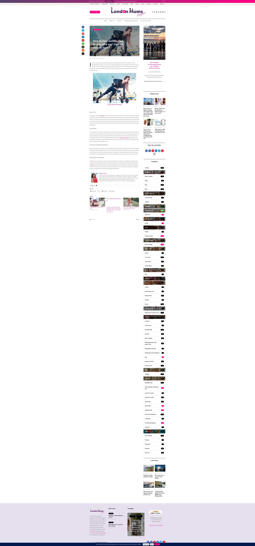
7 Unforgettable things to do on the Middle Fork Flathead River (159, 494)
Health (142, 4)
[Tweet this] (83, 30)
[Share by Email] (83, 53)
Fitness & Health (97, 29)
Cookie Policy (152, 525)
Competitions (105, 4)
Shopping (162, 4)
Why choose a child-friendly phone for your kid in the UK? (160, 131)
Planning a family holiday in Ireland (148, 476)
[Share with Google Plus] (83, 33)
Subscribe (95, 12)
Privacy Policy (159, 525)
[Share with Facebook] (83, 27)
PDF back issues (102, 533)
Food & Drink (125, 4)
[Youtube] (96, 185)
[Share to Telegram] (83, 47)
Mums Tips (155, 4)
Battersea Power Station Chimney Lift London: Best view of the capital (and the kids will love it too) (148, 112)
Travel (118, 4)
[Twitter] (94, 185)
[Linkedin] (92, 185)
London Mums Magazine (131, 20)
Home (105, 20)
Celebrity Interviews (94, 4)
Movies (137, 4)
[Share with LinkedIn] (83, 37)
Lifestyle (149, 4)
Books (131, 4)
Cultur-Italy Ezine (145, 20)
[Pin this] (83, 40)
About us (112, 20)
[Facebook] (91, 185)
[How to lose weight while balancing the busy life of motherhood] (131, 202)
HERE (93, 531)
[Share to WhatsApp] (83, 43)
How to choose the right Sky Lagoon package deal (148, 493)
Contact (119, 20)
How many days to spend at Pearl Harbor (159, 477)
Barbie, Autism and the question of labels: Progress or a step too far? (127, 1)
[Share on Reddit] (83, 50)
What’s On (112, 4)
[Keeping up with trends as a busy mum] (97, 202)
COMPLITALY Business (101, 542)
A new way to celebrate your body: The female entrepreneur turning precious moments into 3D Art (147, 134)
